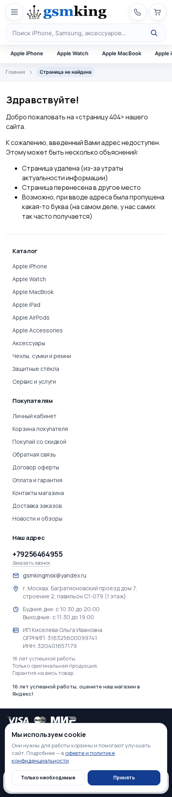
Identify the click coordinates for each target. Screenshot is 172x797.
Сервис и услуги (34, 381)
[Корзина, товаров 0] (157, 12)
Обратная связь (34, 454)
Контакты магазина (38, 493)
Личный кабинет (34, 416)
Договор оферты (35, 467)
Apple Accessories (37, 330)
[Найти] (154, 33)
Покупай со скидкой (39, 441)
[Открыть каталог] (14, 12)
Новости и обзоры (37, 518)
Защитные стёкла (35, 368)
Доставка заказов (37, 505)
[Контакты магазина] (137, 12)
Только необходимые (48, 777)
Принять (124, 777)
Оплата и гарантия (37, 480)
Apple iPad (26, 304)
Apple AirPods (31, 317)
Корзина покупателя (40, 429)
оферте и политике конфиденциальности (63, 756)
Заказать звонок (31, 563)
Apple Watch (72, 53)
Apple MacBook (121, 53)
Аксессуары (28, 343)
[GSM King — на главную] (67, 12)
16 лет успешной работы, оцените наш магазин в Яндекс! (76, 690)
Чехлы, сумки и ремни (41, 356)
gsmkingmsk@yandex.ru (54, 575)
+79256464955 (37, 554)
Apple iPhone (26, 53)
